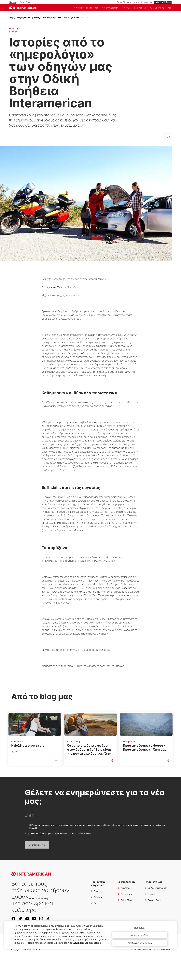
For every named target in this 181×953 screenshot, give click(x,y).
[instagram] (42, 918)
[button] (37, 845)
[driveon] (163, 2)
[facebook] (14, 918)
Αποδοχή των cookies (140, 943)
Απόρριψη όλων (139, 935)
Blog (169, 8)
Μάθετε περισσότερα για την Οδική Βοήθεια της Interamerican (76, 649)
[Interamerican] (23, 7)
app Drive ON (49, 599)
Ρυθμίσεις (139, 927)
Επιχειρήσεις (25, 2)
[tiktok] (49, 918)
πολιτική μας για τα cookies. (85, 942)
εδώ (41, 833)
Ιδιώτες (12, 2)
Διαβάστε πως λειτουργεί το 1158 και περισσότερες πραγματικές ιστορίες (83, 665)
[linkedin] (35, 918)
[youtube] (28, 918)
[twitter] (21, 918)
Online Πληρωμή (124, 2)
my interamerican (144, 2)
